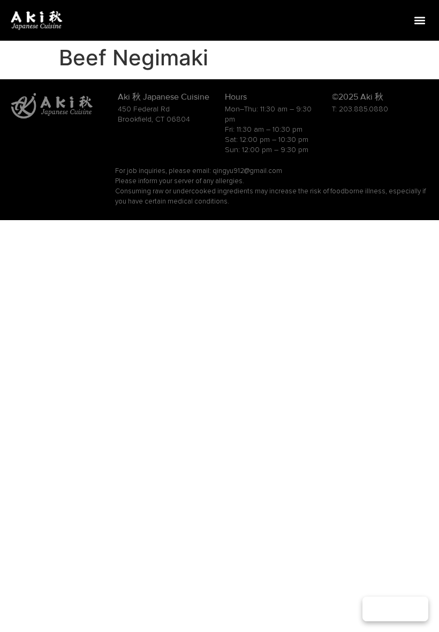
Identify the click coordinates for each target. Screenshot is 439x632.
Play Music (395, 609)
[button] (419, 20)
